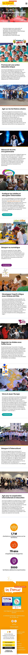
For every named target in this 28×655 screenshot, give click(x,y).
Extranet (14, 624)
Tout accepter (9, 642)
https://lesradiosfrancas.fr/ (14, 201)
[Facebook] (12, 621)
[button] (14, 138)
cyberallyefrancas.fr (20, 649)
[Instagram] (15, 621)
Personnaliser (8, 648)
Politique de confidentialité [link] (9, 651)
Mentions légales (14, 627)
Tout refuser (8, 645)
